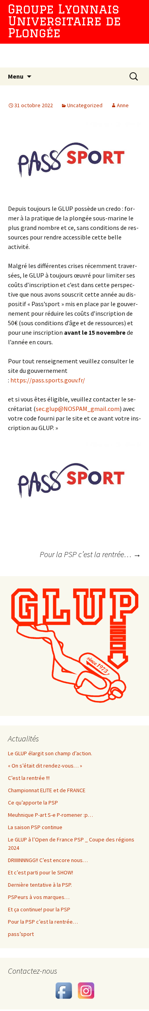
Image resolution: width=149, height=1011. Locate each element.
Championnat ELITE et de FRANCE (46, 790)
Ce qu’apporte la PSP (33, 802)
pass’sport (21, 934)
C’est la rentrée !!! (29, 777)
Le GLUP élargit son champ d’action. (50, 753)
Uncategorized (85, 105)
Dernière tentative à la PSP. (40, 884)
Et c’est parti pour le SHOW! (40, 872)
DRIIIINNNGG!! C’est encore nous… (48, 860)
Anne (123, 105)
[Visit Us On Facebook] (63, 990)
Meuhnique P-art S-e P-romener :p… (50, 814)
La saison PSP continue (35, 827)
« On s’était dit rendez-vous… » (45, 765)
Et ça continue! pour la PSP (39, 909)
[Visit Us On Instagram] (86, 990)
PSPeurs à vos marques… (39, 897)
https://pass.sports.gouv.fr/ (47, 380)
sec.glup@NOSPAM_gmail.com (78, 409)
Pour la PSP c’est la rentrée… (90, 554)
